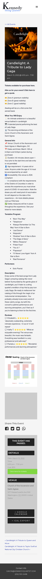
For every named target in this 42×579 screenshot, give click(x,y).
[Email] (18, 428)
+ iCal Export (21, 521)
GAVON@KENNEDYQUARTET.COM (21, 571)
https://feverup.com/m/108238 (22, 471)
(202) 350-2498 (21, 574)
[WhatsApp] (24, 428)
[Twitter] (12, 428)
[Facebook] (7, 428)
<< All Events (10, 24)
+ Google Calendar (21, 513)
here (32, 85)
